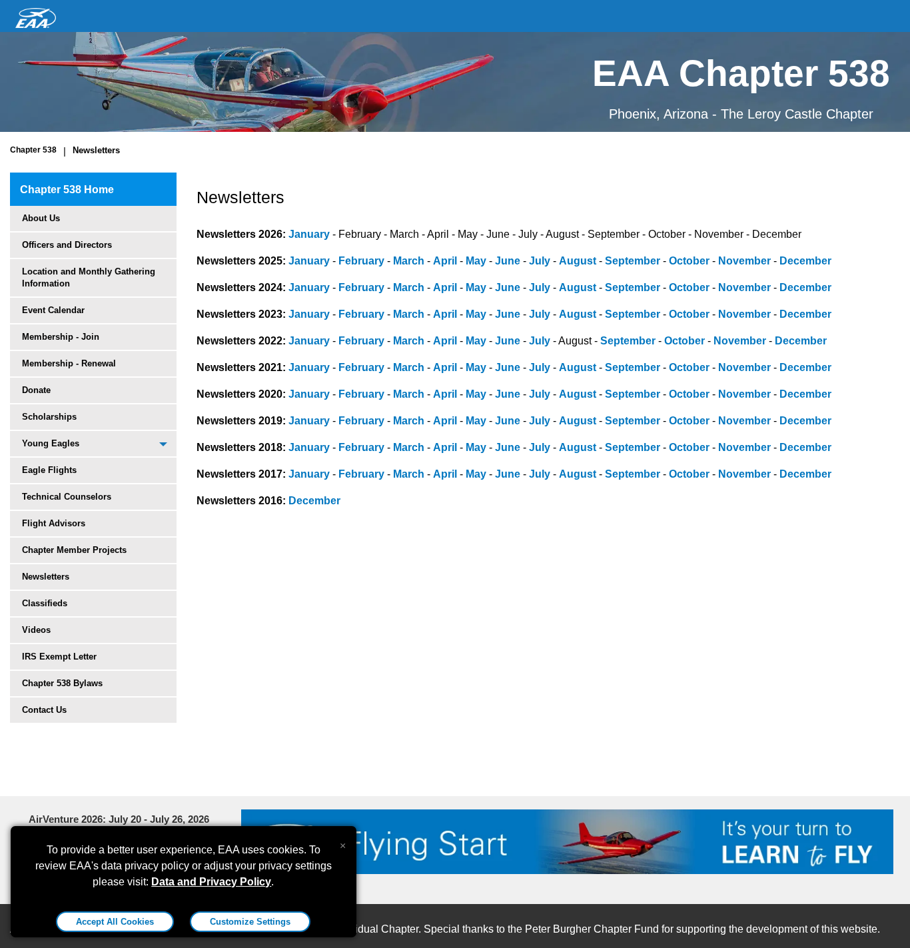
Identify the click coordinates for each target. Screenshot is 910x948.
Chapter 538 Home (67, 189)
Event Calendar (53, 310)
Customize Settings (250, 922)
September (632, 260)
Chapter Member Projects (74, 550)
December (805, 260)
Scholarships (49, 417)
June (507, 260)
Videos (36, 630)
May (476, 260)
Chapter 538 (33, 150)
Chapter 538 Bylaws (62, 683)
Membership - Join (60, 337)
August (577, 260)
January (309, 234)
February (361, 260)
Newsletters (96, 150)
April (445, 260)
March (408, 260)
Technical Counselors (66, 497)
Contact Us (44, 710)
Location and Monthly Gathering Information (88, 277)
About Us (41, 218)
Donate (36, 390)
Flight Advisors (53, 523)
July (539, 260)
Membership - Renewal (69, 363)
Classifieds (44, 603)
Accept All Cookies (115, 922)
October (689, 260)
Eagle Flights (49, 470)
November (744, 260)
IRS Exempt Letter (59, 657)
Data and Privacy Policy (211, 881)
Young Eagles (50, 443)
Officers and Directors (67, 245)
